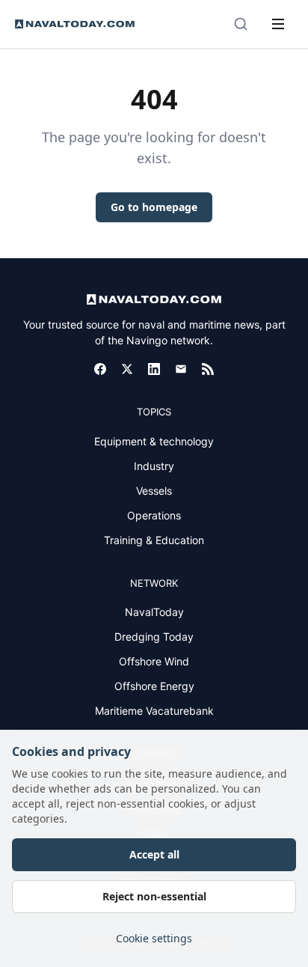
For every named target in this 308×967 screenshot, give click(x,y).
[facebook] (100, 369)
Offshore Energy (154, 686)
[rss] (208, 369)
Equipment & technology (154, 441)
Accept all (154, 854)
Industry (154, 466)
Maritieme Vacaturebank (154, 710)
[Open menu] (278, 24)
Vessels (154, 490)
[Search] (240, 23)
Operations (154, 515)
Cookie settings (154, 938)
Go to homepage (154, 207)
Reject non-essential (154, 896)
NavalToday (154, 611)
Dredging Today (154, 636)
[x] (127, 369)
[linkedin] (154, 369)
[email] (181, 369)
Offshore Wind (154, 661)
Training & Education (154, 540)
